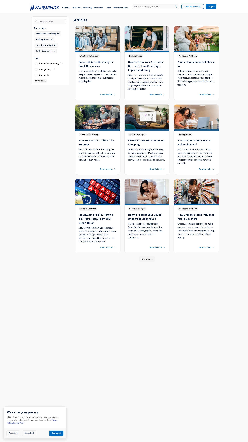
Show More (39, 81)
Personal (66, 7)
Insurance (98, 7)
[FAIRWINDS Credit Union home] (43, 6)
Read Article (106, 94)
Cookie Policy (19, 423)
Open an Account (192, 6)
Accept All (29, 433)
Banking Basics (44, 39)
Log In (211, 6)
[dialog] (35, 422)
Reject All (13, 433)
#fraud (44, 75)
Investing (87, 7)
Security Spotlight (46, 45)
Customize (56, 433)
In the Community (45, 51)
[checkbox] (36, 64)
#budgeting (46, 69)
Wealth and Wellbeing (47, 33)
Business (77, 7)
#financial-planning (50, 63)
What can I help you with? (146, 6)
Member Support (120, 7)
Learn (108, 7)
